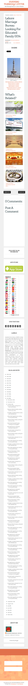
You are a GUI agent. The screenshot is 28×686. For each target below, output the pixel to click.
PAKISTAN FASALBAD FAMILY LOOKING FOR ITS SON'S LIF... (14, 469)
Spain (18, 350)
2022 (8, 383)
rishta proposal (16, 360)
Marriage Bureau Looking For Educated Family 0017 (13, 427)
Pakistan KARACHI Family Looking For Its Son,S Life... (14, 410)
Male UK (21, 346)
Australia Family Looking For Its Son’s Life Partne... (14, 406)
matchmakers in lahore (16, 354)
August (9, 603)
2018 (8, 391)
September (10, 601)
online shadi (12, 357)
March (9, 614)
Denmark (21, 338)
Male (19, 345)
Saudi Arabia (14, 350)
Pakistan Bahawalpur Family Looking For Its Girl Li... (13, 451)
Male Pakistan (17, 15)
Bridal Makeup (12, 337)
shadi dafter (14, 361)
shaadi (9, 361)
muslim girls (17, 356)
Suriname (21, 350)
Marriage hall (8, 349)
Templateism (13, 684)
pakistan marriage (19, 357)
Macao (16, 345)
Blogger (16, 640)
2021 (8, 385)
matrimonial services (10, 356)
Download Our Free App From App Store (14, 339)
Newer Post (7, 192)
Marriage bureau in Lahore (14, 89)
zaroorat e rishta (15, 364)
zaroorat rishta (8, 364)
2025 (8, 376)
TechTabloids (20, 684)
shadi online (20, 361)
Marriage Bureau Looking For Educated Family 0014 (13, 556)
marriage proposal (15, 352)
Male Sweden (14, 346)
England (10, 341)
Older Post (21, 192)
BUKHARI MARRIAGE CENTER (14, 3)
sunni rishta (14, 362)
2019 (8, 389)
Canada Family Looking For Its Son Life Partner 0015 (14, 507)
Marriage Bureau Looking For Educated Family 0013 (13, 591)
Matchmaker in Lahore (13, 86)
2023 (8, 380)
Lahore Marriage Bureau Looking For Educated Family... (14, 417)
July (8, 606)
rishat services (8, 360)
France (15, 342)
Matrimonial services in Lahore (14, 87)
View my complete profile (12, 635)
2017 (8, 394)
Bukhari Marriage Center (14, 633)
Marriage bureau (19, 347)
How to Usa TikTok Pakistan (10, 343)
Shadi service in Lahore (13, 84)
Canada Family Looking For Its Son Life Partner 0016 (14, 472)
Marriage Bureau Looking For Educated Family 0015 (13, 490)
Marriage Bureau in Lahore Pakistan (13, 81)
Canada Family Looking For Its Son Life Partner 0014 (14, 538)
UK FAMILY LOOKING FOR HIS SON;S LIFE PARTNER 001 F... (15, 479)
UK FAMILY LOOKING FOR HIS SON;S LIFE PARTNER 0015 (15, 504)
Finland (11, 342)
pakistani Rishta (8, 358)
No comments (16, 42)
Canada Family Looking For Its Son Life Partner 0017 (14, 437)
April (9, 612)
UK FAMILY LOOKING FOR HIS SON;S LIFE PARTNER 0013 (15, 570)
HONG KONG (20, 342)
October (9, 404)
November (10, 402)
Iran (12, 345)
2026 (8, 374)
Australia (7, 337)
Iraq (14, 345)
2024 (8, 378)
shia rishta (7, 362)
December (10, 400)
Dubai (6, 341)
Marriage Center (9, 347)
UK (9, 352)
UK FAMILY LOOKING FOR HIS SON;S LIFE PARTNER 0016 (15, 444)
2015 (8, 398)
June (9, 608)
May (9, 610)
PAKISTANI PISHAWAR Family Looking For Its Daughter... (13, 424)
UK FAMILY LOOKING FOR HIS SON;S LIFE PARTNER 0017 (15, 413)
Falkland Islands (15, 341)
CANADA (17, 337)
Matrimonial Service (17, 349)
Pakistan (8, 351)
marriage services (14, 353)
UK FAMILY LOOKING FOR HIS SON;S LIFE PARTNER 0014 (15, 542)
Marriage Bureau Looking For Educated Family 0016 (13, 458)
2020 (8, 387)
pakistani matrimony (18, 358)
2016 (8, 396)
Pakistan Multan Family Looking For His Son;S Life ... (15, 420)
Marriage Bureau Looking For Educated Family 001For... (13, 535)
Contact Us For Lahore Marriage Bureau (14, 337)
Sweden (7, 352)
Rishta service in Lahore (13, 83)
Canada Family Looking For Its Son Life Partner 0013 (14, 584)
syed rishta (20, 362)
